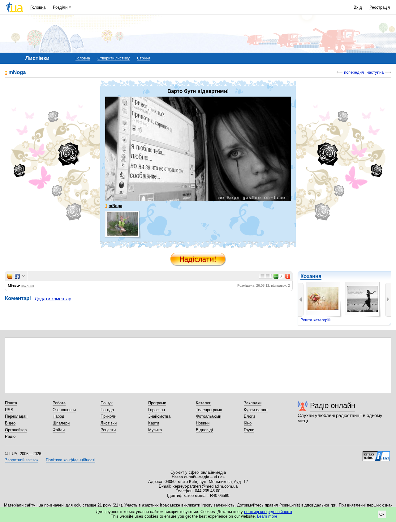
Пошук (107, 403)
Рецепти (108, 430)
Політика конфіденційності (70, 460)
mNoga (17, 72)
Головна (37, 7)
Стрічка (143, 58)
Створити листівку (113, 58)
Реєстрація (379, 7)
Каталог (203, 403)
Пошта (11, 403)
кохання (27, 286)
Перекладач (16, 416)
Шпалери (61, 423)
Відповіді (204, 430)
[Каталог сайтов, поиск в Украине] (376, 453)
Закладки (252, 403)
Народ (58, 416)
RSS (9, 409)
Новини (202, 423)
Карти (153, 423)
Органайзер (16, 430)
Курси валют (256, 409)
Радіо (10, 436)
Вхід (358, 7)
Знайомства (159, 416)
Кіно (248, 423)
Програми (157, 403)
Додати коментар (53, 298)
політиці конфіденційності (268, 511)
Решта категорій (315, 320)
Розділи (60, 7)
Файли (59, 430)
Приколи (108, 416)
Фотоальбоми (208, 416)
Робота (59, 403)
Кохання (310, 276)
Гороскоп (156, 409)
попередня (354, 72)
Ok (382, 514)
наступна (375, 72)
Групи (249, 430)
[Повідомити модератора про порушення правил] (288, 276)
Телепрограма (209, 409)
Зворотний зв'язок (21, 460)
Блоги (249, 416)
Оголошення (64, 409)
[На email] (9, 276)
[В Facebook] (17, 276)
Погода (107, 409)
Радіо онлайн (332, 405)
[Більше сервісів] (23, 276)
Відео (10, 423)
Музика (155, 430)
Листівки (109, 423)
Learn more (267, 516)
